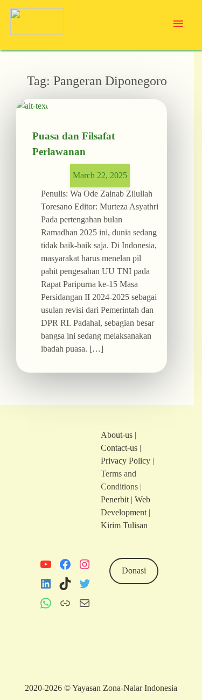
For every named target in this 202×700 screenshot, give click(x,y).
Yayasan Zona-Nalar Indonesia (124, 687)
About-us (117, 434)
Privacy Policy (125, 460)
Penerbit (115, 499)
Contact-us (119, 447)
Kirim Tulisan (124, 525)
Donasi (134, 570)
